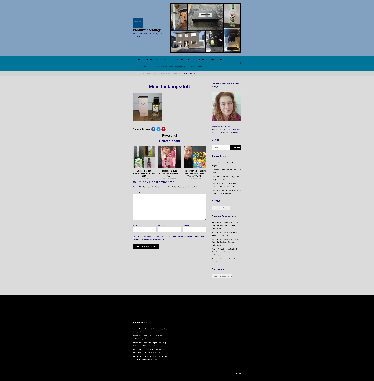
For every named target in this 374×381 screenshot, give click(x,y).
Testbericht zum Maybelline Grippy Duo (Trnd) (169, 173)
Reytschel (169, 135)
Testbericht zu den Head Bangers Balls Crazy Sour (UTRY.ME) (195, 173)
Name (135, 225)
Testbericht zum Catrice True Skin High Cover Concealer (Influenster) (225, 225)
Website (186, 225)
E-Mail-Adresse (164, 225)
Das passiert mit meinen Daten (158, 59)
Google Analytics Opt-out (184, 59)
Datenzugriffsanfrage (144, 67)
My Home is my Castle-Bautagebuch (171, 67)
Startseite (137, 59)
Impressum (203, 59)
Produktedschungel (147, 30)
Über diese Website (218, 59)
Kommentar (138, 193)
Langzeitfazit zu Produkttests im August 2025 (144, 173)
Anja (213, 249)
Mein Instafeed (196, 67)
